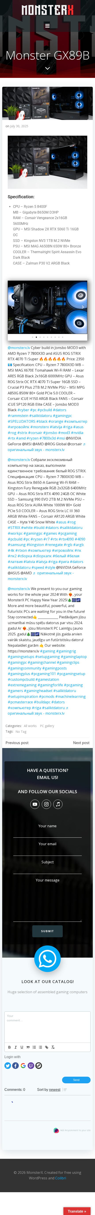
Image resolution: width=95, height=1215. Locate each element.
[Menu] (47, 26)
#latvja (41, 561)
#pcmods (46, 696)
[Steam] (38, 1065)
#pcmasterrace (20, 702)
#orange (55, 421)
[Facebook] (15, 1065)
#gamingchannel (42, 662)
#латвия (15, 561)
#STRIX (14, 527)
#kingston (35, 544)
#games (50, 533)
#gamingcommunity (24, 668)
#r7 (46, 539)
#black (42, 421)
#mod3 (64, 432)
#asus (78, 426)
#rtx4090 (66, 539)
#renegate (54, 544)
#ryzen (32, 438)
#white (27, 527)
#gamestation (47, 679)
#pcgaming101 (43, 673)
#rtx (11, 438)
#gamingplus (19, 673)
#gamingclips (68, 662)
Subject (48, 862)
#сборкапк (42, 556)
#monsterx (39, 426)
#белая (73, 556)
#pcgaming (67, 533)
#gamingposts (54, 668)
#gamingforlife (50, 685)
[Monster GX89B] (47, 102)
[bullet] (40, 1047)
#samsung (17, 544)
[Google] (23, 1065)
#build (39, 527)
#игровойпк (18, 426)
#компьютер (75, 421)
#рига (63, 561)
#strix (22, 432)
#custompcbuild (21, 679)
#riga (67, 426)
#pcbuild (44, 409)
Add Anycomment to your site (75, 1130)
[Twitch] (31, 1065)
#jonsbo (50, 432)
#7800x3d (47, 438)
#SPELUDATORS (21, 421)
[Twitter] (7, 1065)
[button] (12, 307)
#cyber (23, 409)
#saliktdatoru (40, 415)
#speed (37, 567)
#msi (61, 438)
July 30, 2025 (19, 126)
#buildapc (42, 702)
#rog (12, 432)
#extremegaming (22, 685)
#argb (78, 544)
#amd (21, 438)
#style (50, 567)
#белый (59, 556)
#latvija (56, 426)
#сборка (24, 556)
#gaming (47, 651)
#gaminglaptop (74, 656)
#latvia (29, 561)
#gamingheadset (38, 690)
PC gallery (47, 726)
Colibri (60, 1178)
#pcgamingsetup (71, 673)
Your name (47, 826)
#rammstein (18, 415)
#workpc (15, 533)
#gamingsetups (21, 656)
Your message (47, 880)
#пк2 (12, 556)
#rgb (68, 544)
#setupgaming (47, 656)
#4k (11, 550)
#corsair (35, 432)
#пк (77, 550)
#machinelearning (70, 696)
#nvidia (77, 432)
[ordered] (34, 1047)
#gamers (15, 690)
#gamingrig (66, 651)
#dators (59, 409)
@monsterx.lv (19, 347)
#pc (33, 409)
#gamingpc (62, 415)
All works (30, 726)
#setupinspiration (23, 696)
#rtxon (21, 550)
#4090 (80, 539)
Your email (47, 843)
